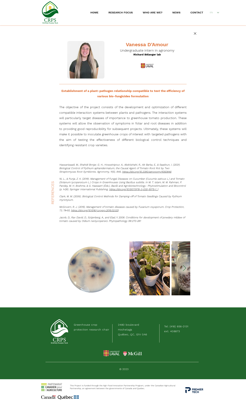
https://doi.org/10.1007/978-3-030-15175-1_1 (133, 189)
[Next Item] (184, 268)
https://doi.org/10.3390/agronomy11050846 (146, 171)
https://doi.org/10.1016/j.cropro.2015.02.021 (94, 210)
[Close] (195, 33)
